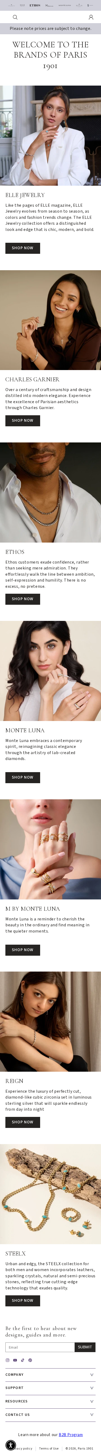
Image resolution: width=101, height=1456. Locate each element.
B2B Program (71, 1435)
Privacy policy (22, 1448)
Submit (85, 1347)
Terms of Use (48, 1448)
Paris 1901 (85, 1448)
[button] (15, 17)
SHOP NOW (23, 248)
